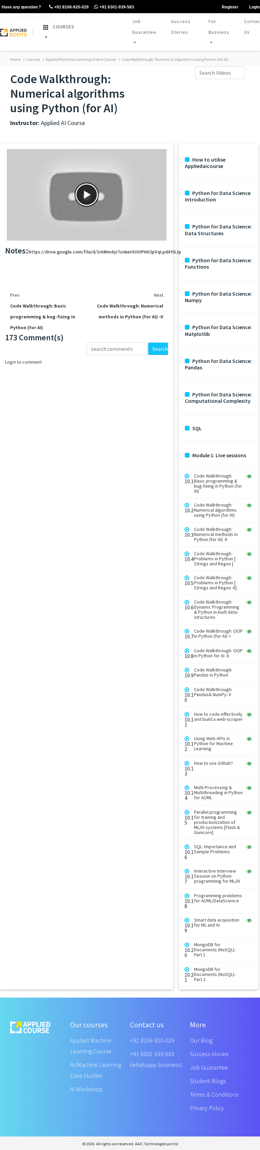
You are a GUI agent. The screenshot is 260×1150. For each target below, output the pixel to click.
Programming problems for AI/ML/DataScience (218, 898)
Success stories (209, 1054)
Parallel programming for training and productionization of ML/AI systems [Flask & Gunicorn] (217, 822)
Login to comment (23, 362)
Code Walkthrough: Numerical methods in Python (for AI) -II (216, 534)
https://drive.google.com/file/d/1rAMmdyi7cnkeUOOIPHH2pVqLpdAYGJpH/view (111, 252)
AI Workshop (86, 1089)
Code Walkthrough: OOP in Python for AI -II (218, 653)
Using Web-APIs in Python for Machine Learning (213, 743)
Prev (15, 295)
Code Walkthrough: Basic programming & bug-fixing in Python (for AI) (218, 483)
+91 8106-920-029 (152, 1040)
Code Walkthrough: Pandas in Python (213, 672)
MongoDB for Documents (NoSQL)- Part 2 (215, 974)
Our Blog (201, 1040)
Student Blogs (208, 1081)
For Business (219, 26)
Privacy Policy (207, 1108)
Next (158, 295)
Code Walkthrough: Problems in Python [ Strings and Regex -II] (215, 582)
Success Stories (181, 26)
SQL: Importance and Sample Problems (215, 849)
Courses (33, 59)
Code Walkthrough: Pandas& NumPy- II (213, 692)
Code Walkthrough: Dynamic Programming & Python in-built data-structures (216, 610)
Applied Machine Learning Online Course (80, 59)
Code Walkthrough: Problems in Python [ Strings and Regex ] (215, 558)
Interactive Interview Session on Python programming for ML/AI (217, 876)
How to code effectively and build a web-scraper (218, 717)
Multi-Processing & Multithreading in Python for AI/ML (218, 792)
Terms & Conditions (214, 1094)
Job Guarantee (144, 26)
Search (160, 348)
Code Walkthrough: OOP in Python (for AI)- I (218, 634)
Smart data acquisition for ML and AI (216, 922)
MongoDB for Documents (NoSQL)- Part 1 (215, 949)
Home (15, 59)
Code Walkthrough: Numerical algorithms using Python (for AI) (174, 59)
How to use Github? (213, 763)
